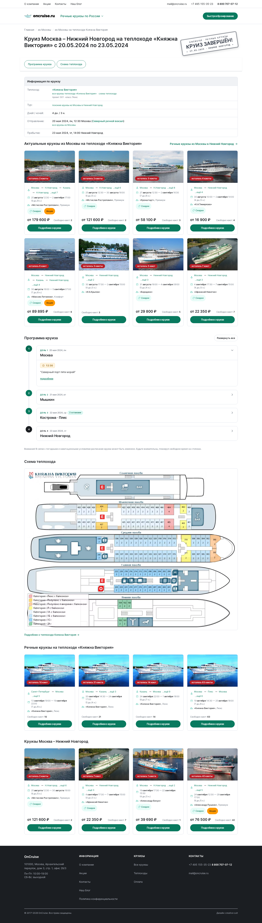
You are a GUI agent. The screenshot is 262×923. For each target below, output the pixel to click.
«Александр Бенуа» (150, 800)
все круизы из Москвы (64, 125)
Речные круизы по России (80, 16)
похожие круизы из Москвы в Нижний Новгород (77, 105)
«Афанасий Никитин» (205, 292)
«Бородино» (146, 292)
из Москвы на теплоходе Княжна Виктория (81, 29)
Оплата (138, 881)
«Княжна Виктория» (64, 89)
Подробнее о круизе (49, 227)
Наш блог (76, 3)
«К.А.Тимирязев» (203, 204)
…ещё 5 (36, 696)
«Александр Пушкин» (205, 805)
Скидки (37, 211)
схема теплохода (108, 93)
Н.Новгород (51, 187)
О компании (31, 3)
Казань (66, 187)
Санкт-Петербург (40, 691)
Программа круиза (40, 64)
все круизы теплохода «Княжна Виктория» (74, 93)
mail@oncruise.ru (177, 3)
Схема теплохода (71, 64)
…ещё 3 (144, 279)
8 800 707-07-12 (227, 3)
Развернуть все (226, 338)
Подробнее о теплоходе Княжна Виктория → (51, 634)
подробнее (46, 378)
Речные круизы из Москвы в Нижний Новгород (202, 144)
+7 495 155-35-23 (202, 3)
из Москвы (44, 29)
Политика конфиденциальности (98, 898)
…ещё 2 (90, 279)
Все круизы (141, 864)
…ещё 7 (54, 192)
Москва (35, 187)
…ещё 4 (199, 192)
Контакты (60, 3)
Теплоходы (140, 873)
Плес (210, 691)
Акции (47, 3)
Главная (29, 29)
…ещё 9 (166, 691)
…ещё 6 (117, 187)
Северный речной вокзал (107, 121)
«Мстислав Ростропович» (45, 205)
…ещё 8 (171, 187)
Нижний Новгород (217, 187)
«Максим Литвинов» (42, 296)
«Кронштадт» (147, 200)
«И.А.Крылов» (93, 292)
